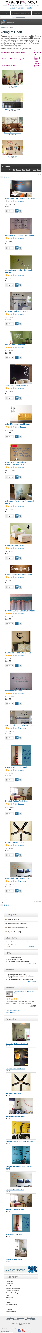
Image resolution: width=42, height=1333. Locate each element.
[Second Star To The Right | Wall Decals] (21, 268)
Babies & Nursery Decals (12, 109)
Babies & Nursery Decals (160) (17, 923)
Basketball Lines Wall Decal (17, 878)
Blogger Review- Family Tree (17, 974)
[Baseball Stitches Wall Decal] (21, 1113)
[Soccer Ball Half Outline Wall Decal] (21, 724)
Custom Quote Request (13, 1293)
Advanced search (20, 17)
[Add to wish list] (20, 211)
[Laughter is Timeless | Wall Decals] (21, 234)
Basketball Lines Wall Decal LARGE (20, 198)
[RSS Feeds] (8, 947)
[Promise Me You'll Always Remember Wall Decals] (21, 461)
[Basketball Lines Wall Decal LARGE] (21, 197)
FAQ (7, 1295)
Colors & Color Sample (13, 1288)
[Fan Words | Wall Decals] (21, 841)
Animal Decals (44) (14, 919)
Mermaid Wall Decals (14, 691)
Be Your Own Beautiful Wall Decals (20, 611)
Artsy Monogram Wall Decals (17, 424)
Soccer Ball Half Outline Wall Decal (20, 725)
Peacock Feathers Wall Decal (15, 1069)
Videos (8, 1307)
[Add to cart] (17, 211)
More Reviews (32, 981)
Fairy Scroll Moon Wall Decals (18, 653)
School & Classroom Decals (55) (18, 928)
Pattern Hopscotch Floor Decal (18, 574)
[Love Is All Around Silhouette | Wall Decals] (9, 996)
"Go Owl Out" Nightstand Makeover (19, 961)
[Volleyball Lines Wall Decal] (21, 384)
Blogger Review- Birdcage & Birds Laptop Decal (21, 976)
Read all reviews (11, 1012)
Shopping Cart (15, 13)
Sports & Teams (12, 156)
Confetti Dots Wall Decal (14, 1259)
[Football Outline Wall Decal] (21, 799)
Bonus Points (10, 1286)
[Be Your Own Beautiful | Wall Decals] (21, 609)
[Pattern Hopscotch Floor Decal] (21, 573)
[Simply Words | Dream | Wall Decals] (21, 1041)
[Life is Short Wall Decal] (21, 343)
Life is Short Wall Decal (15, 345)
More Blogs (32, 963)
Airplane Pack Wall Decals (16, 311)
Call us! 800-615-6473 (26, 13)
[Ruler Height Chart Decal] (21, 766)
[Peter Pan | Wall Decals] (21, 544)
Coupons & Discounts (12, 1290)
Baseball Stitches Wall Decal (15, 1116)
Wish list (29, 8)
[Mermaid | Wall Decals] (21, 689)
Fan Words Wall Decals (15, 842)
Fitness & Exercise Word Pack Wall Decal (19, 1141)
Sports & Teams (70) (14, 932)
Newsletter (9, 1300)
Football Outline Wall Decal (17, 801)
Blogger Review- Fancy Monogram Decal (20, 979)
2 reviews (23, 881)
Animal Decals (12, 86)
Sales (34, 170)
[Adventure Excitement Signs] (21, 499)
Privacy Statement (11, 1304)
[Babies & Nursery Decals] (12, 108)
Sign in (12, 8)
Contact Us (9, 1283)
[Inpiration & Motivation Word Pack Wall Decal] (21, 1163)
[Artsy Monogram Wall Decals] (21, 422)
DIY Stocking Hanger (14, 957)
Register (20, 8)
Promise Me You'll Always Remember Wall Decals (16, 463)
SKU (14, 170)
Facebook (9, 1309)
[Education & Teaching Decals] (12, 132)
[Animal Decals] (12, 85)
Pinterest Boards (11, 1311)
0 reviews (21, 201)
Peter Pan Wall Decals (15, 545)
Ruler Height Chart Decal (16, 767)
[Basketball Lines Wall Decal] (21, 877)
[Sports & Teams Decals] (12, 155)
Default (28, 170)
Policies (8, 1302)
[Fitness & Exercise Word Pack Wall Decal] (21, 1138)
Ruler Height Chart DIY (15, 959)
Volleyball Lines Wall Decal (16, 385)
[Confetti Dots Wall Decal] (21, 1256)
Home (2, 27)
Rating (39, 170)
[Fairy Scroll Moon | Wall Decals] (21, 651)
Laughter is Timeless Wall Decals (19, 235)
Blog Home (32, 946)
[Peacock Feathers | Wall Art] (21, 1066)
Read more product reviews (14, 1010)
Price (23, 170)
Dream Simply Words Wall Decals (17, 1044)
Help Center (9, 1281)
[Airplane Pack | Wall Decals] (21, 310)
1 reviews (23, 427)
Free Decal (9, 1297)
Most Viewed (12, 945)
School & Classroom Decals (12, 133)
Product (18, 170)
